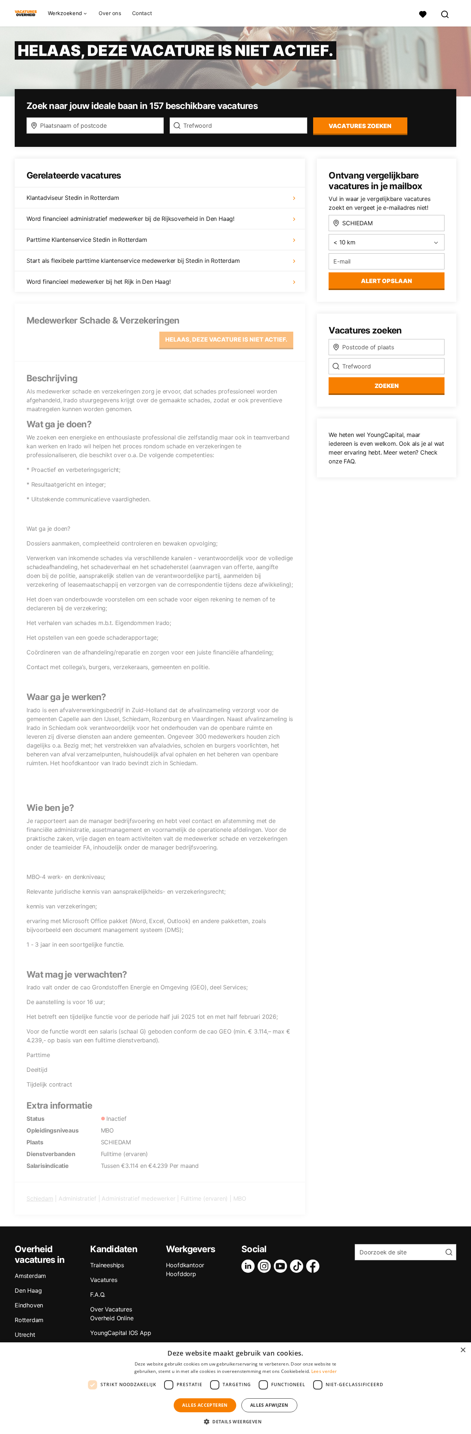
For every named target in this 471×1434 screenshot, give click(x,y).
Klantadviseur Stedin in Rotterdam (72, 197)
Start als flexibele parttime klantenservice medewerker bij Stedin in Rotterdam (133, 260)
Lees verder (324, 1371)
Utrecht (25, 1334)
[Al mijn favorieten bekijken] (422, 13)
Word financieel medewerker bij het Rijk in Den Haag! (98, 281)
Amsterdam (30, 1275)
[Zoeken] (445, 13)
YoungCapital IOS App (120, 1332)
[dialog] (235, 1388)
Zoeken (387, 385)
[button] (235, 1421)
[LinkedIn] (249, 1266)
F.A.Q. (97, 1294)
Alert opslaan (386, 281)
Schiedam (39, 1198)
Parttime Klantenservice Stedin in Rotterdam (86, 239)
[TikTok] (298, 1266)
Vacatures (103, 1279)
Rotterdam (29, 1320)
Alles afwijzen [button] (269, 1405)
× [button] (462, 1350)
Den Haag (28, 1290)
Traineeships (107, 1265)
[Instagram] (266, 1266)
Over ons (110, 13)
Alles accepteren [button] (204, 1405)
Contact (142, 13)
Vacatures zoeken (360, 126)
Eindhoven (29, 1305)
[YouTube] (282, 1266)
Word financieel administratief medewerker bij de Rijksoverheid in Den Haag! (130, 218)
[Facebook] (314, 1266)
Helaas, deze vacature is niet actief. (226, 339)
